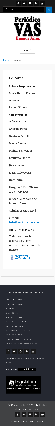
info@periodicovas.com (25, 222)
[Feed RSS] (36, 3)
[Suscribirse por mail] (42, 3)
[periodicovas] (30, 3)
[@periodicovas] (18, 3)
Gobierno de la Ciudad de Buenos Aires (25, 360)
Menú (27, 50)
